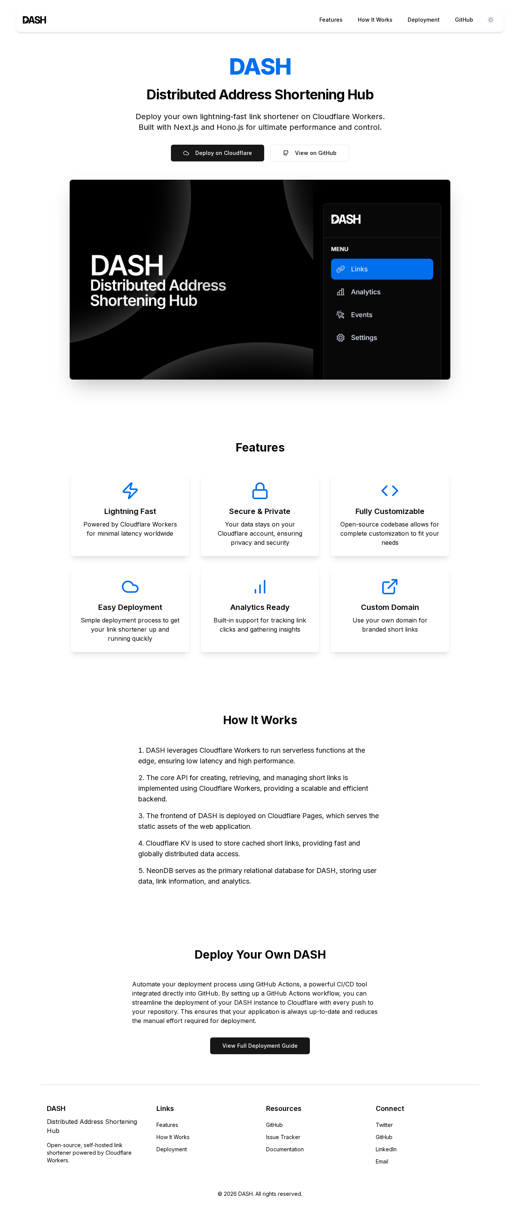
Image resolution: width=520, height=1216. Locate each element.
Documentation (285, 1149)
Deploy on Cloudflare (223, 153)
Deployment (424, 19)
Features (331, 19)
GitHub (464, 19)
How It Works (375, 19)
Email (382, 1161)
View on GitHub (316, 153)
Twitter (384, 1125)
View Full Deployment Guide (260, 1045)
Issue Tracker (283, 1137)
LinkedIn (386, 1149)
